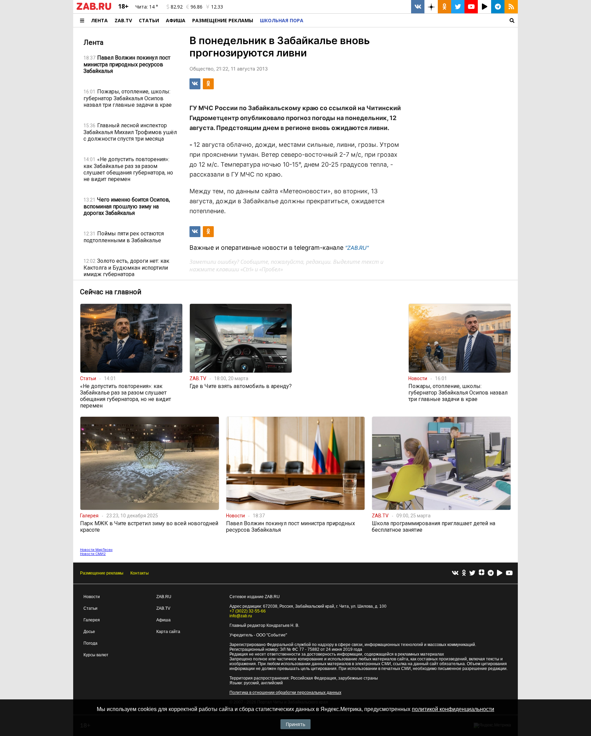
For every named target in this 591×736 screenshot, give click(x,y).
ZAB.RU (163, 596)
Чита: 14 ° (146, 6)
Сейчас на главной (110, 292)
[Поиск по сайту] (412, 20)
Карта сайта (168, 631)
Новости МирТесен (96, 549)
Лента (99, 20)
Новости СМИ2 (93, 554)
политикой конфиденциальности (453, 709)
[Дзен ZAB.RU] (431, 6)
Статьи (149, 20)
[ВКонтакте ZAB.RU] (417, 6)
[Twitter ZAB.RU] (457, 6)
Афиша (175, 20)
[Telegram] (490, 573)
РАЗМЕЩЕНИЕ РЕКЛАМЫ (222, 20)
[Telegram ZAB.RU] (497, 6)
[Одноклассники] (464, 573)
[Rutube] (499, 573)
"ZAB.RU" (357, 247)
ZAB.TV (123, 20)
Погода (90, 643)
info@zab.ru (240, 616)
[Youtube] (509, 573)
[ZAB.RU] (94, 8)
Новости (91, 596)
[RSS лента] (511, 6)
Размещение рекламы (101, 573)
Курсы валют (95, 655)
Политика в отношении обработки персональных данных (285, 692)
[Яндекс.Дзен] (481, 573)
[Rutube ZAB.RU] (484, 6)
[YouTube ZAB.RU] (471, 6)
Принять (295, 724)
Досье (89, 631)
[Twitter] (472, 573)
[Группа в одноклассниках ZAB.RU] (444, 6)
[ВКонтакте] (455, 573)
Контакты (139, 573)
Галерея (91, 620)
